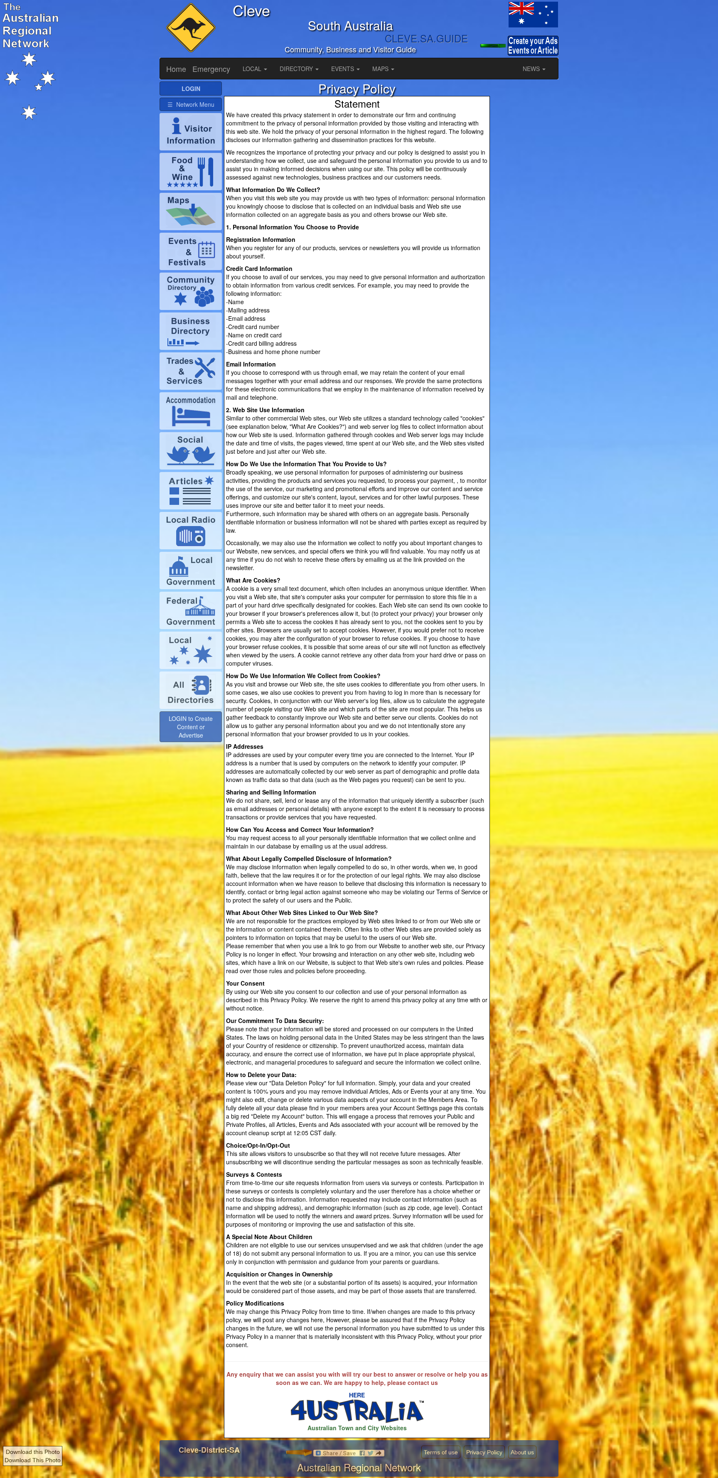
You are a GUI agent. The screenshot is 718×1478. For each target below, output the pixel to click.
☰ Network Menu (190, 104)
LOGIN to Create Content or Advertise (191, 726)
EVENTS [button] (343, 68)
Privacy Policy (484, 1452)
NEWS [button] (532, 68)
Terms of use (441, 1452)
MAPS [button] (381, 68)
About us (522, 1452)
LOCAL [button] (253, 68)
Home (176, 68)
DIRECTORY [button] (297, 68)
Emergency (211, 68)
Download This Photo (33, 1460)
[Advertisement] (525, 206)
